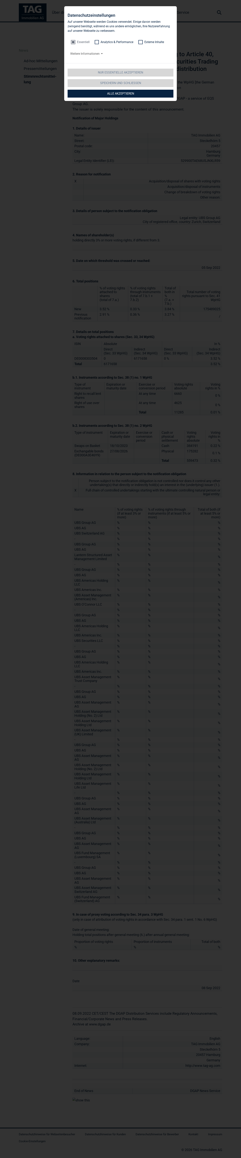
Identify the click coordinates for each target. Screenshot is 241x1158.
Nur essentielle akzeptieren (120, 72)
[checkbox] (80, 42)
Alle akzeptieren (120, 93)
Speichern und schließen (120, 83)
